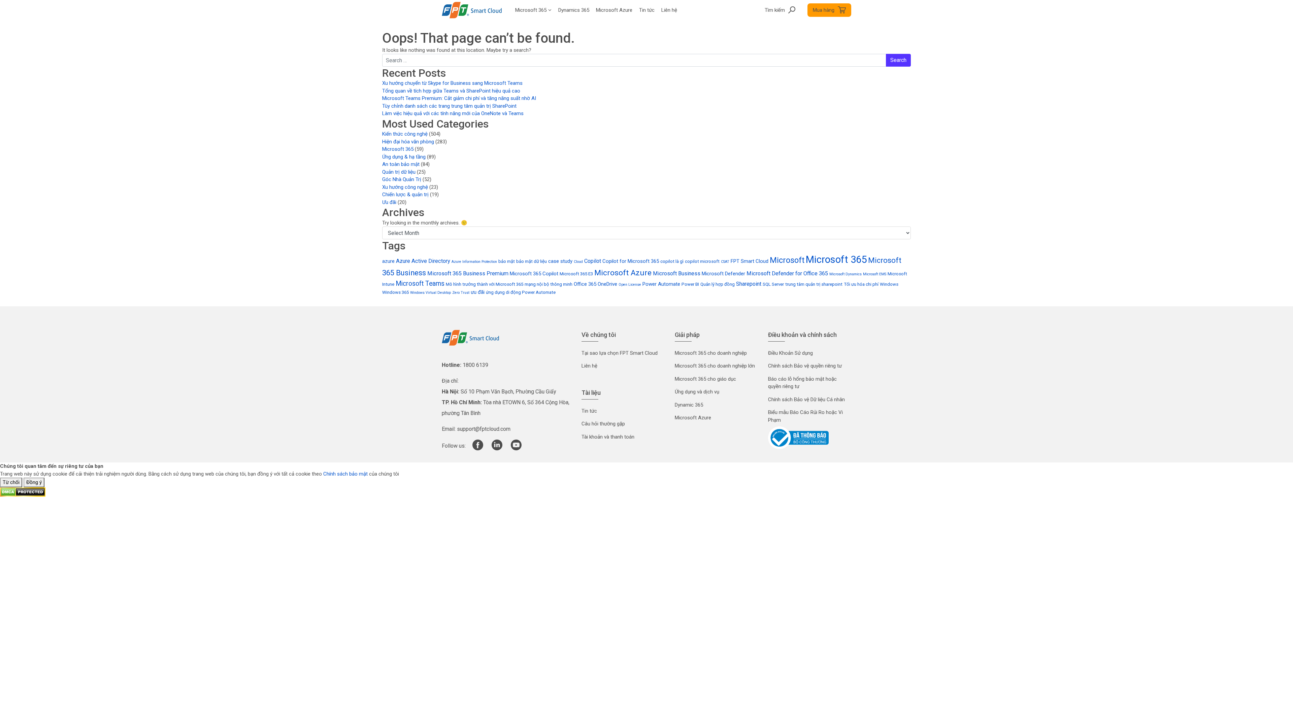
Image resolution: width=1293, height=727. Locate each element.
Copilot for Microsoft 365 (630, 261)
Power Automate (661, 284)
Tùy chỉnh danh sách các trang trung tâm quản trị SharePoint (449, 106)
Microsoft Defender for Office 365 (787, 273)
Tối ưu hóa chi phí (861, 284)
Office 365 (585, 284)
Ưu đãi (389, 202)
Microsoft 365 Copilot (534, 274)
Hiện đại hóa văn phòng (408, 142)
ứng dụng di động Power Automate (521, 292)
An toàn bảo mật (401, 164)
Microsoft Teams (420, 283)
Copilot (592, 261)
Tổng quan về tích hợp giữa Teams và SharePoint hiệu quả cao (451, 91)
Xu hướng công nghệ (405, 187)
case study (560, 261)
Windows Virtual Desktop (430, 292)
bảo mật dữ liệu (531, 261)
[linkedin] (497, 449)
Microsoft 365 (397, 149)
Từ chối (11, 482)
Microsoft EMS (874, 274)
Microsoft (787, 260)
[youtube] (516, 449)
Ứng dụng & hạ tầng (404, 157)
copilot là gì (672, 261)
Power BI (690, 284)
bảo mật (506, 261)
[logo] (470, 337)
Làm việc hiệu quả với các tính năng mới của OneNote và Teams (453, 113)
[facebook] (477, 449)
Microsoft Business (676, 273)
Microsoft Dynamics (845, 274)
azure (388, 261)
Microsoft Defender (723, 274)
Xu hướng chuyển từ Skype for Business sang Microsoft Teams (452, 83)
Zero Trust (460, 292)
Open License (630, 284)
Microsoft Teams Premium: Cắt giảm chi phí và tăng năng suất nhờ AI (459, 98)
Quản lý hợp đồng (717, 284)
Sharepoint (748, 284)
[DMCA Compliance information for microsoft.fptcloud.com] (22, 492)
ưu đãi (478, 292)
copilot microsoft (702, 261)
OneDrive (607, 284)
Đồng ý (34, 482)
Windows (889, 284)
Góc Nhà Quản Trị (401, 179)
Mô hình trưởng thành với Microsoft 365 (484, 284)
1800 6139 (475, 365)
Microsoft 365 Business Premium (467, 273)
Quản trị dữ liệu (399, 172)
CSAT (725, 261)
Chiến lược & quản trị (405, 195)
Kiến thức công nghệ (405, 134)
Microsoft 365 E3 (576, 273)
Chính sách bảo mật (345, 474)
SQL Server (773, 284)
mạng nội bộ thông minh (548, 284)
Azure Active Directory (423, 261)
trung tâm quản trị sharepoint (813, 284)
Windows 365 (395, 292)
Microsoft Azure (623, 272)
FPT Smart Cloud (749, 261)
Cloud (578, 261)
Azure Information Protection (474, 261)
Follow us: (454, 446)
